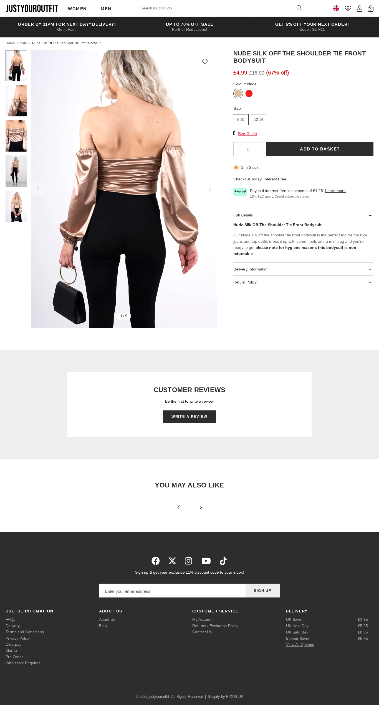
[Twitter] (172, 561)
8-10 (240, 119)
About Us (107, 619)
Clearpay (13, 644)
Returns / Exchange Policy (215, 626)
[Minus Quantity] (239, 149)
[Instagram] (189, 561)
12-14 (258, 119)
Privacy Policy (18, 638)
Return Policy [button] (245, 282)
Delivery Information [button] (251, 269)
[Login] (359, 8)
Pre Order (14, 657)
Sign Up (262, 591)
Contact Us (202, 632)
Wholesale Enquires (23, 663)
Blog (103, 626)
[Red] (249, 94)
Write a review (189, 417)
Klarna (11, 650)
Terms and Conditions (25, 632)
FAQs (10, 619)
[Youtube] (206, 561)
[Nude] (238, 94)
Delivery (13, 626)
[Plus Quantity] (257, 149)
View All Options (300, 644)
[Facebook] (155, 561)
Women (77, 8)
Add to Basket (320, 149)
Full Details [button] (243, 215)
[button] (205, 61)
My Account (202, 619)
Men (106, 8)
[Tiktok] (223, 561)
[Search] (299, 8)
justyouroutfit (32, 8)
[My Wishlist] (348, 8)
